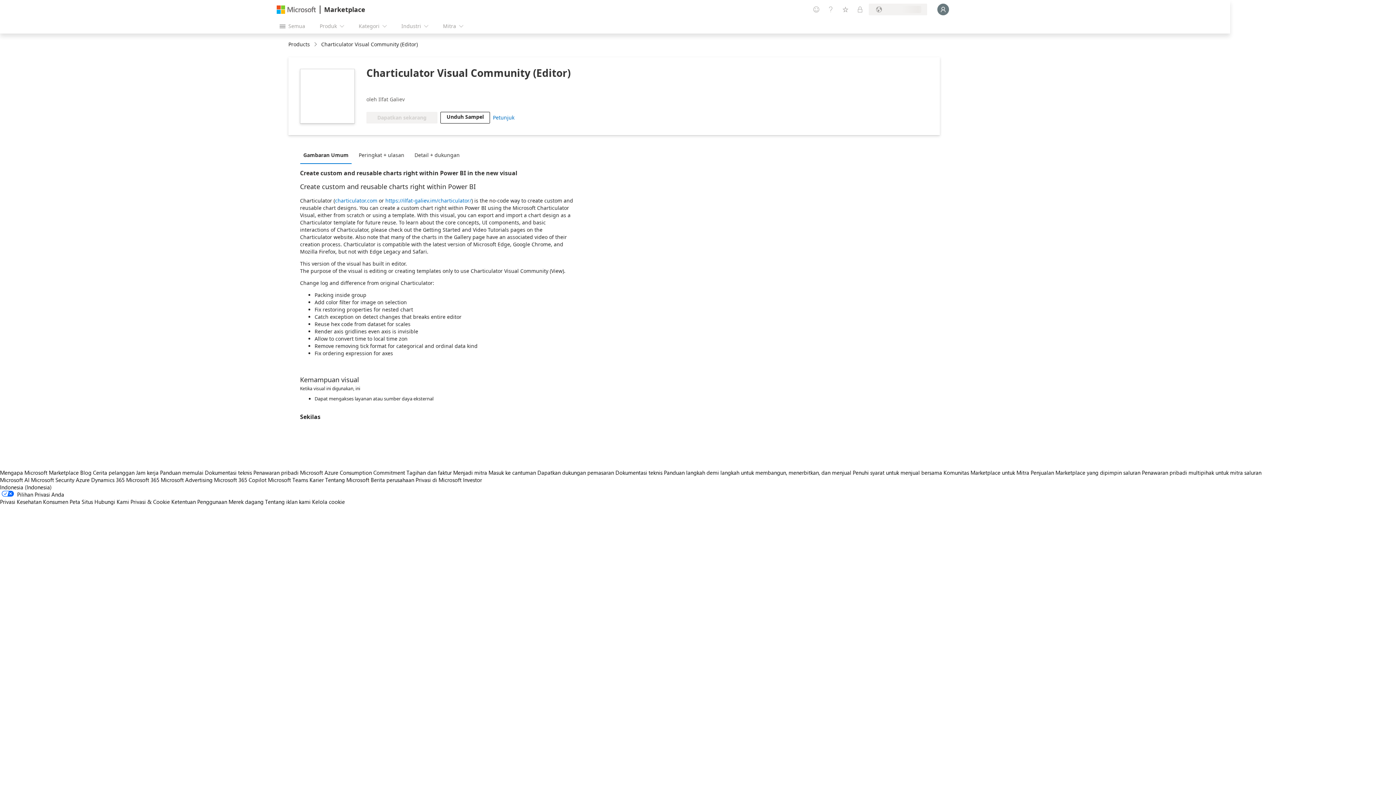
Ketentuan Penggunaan (199, 501)
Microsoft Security (52, 479)
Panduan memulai (181, 472)
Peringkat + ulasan (381, 155)
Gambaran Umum (326, 155)
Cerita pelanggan (114, 472)
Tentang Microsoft (347, 479)
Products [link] (299, 44)
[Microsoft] (296, 9)
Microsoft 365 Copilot (240, 479)
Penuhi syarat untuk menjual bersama (897, 472)
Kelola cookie (328, 501)
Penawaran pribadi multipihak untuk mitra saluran (1201, 472)
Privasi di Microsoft (439, 479)
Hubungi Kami (111, 501)
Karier (317, 479)
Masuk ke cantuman (512, 472)
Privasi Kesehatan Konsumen (34, 501)
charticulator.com (356, 200)
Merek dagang (246, 501)
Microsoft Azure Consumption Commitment (353, 472)
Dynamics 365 (108, 479)
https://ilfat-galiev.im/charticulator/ (428, 200)
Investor (472, 479)
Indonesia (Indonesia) (26, 487)
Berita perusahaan (392, 479)
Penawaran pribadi (276, 472)
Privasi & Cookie (150, 501)
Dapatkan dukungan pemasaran (575, 472)
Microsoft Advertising (187, 479)
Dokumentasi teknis (228, 472)
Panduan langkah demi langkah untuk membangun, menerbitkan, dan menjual (757, 472)
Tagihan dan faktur (429, 472)
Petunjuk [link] (503, 117)
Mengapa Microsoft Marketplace (39, 472)
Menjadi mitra (470, 472)
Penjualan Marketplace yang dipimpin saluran (1085, 472)
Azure (83, 479)
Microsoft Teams (288, 479)
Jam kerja (147, 472)
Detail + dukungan (437, 155)
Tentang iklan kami (288, 501)
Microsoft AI (15, 479)
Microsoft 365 (142, 479)
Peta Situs (81, 501)
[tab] (327, 155)
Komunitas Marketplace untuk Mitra (986, 472)
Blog (86, 472)
